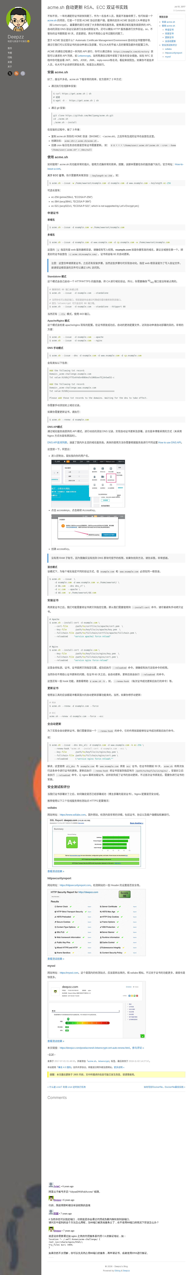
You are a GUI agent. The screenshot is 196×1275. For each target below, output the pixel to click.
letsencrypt (103, 1061)
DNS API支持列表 (57, 442)
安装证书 (169, 33)
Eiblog (118, 1270)
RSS (16, 73)
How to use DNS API (169, 442)
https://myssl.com (69, 972)
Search (23, 73)
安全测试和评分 (169, 45)
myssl (168, 56)
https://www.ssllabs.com (73, 814)
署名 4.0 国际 (64, 1067)
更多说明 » (119, 1067)
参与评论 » (138, 1048)
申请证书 (169, 29)
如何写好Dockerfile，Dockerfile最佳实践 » (164, 1087)
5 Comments (179, 10)
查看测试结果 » (55, 871)
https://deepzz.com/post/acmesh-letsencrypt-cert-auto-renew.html (95, 1048)
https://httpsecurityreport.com (75, 885)
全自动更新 (170, 41)
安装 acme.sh (168, 22)
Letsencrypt (84, 55)
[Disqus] (116, 1140)
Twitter (10, 73)
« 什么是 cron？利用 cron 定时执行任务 (66, 1087)
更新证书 (169, 37)
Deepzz (16, 36)
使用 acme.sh (168, 25)
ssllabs (168, 49)
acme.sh (52, 20)
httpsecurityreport (173, 53)
